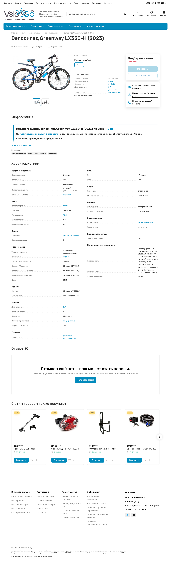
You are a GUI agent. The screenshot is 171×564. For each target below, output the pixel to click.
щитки (140, 222)
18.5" (65, 215)
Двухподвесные (19, 153)
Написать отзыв (85, 380)
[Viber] (133, 515)
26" (109, 87)
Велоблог (108, 3)
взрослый (67, 195)
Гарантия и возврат (62, 3)
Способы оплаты (44, 500)
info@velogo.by (132, 501)
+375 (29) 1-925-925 (155, 3)
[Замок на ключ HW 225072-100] (142, 426)
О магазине (96, 3)
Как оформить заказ (96, 503)
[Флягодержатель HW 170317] (104, 426)
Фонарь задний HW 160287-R (65, 449)
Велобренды (36, 26)
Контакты (41, 512)
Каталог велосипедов (15, 26)
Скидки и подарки (43, 3)
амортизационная (71, 235)
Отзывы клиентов (81, 3)
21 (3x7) (111, 84)
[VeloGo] (19, 14)
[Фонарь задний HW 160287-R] (66, 426)
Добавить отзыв (21, 47)
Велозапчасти (75, 26)
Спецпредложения (95, 26)
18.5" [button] (79, 65)
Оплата (18, 3)
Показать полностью (21, 145)
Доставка (8, 3)
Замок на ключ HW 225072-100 (141, 449)
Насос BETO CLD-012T (24, 449)
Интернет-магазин (20, 492)
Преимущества (69, 492)
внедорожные (69, 321)
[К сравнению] (36, 460)
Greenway (52, 153)
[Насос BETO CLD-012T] (29, 426)
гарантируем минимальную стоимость (39, 134)
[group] (41, 74)
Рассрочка (28, 3)
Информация (93, 492)
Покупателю (43, 492)
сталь (110, 81)
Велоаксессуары (55, 26)
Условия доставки (45, 496)
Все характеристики (83, 95)
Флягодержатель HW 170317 (102, 449)
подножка (148, 222)
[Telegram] (127, 515)
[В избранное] (32, 460)
